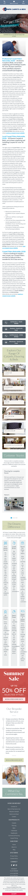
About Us (14, 847)
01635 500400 (14, 871)
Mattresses (14, 830)
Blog (14, 849)
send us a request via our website (15, 133)
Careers (14, 816)
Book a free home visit (13, 699)
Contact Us (14, 806)
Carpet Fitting (14, 838)
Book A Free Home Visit (14, 809)
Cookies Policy (14, 858)
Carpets (14, 823)
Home (14, 844)
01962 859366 (14, 875)
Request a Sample (14, 811)
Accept (14, 894)
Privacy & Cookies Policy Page (14, 887)
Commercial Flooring (14, 835)
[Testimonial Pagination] (11, 517)
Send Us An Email (14, 814)
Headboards (14, 833)
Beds (14, 828)
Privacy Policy (14, 856)
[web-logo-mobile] (14, 8)
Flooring (14, 825)
